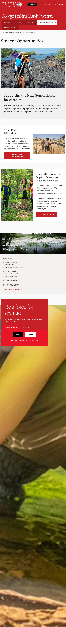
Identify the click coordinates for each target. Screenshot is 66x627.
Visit (18, 334)
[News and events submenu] (17, 27)
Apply (32, 4)
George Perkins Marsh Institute (27, 16)
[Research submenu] (35, 22)
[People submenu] (23, 22)
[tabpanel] (24, 337)
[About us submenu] (12, 22)
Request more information (29, 340)
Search (60, 4)
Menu (47, 4)
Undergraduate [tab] (11, 327)
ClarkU (1, 33)
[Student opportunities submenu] (55, 22)
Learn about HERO (46, 215)
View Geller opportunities (17, 156)
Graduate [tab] (25, 327)
